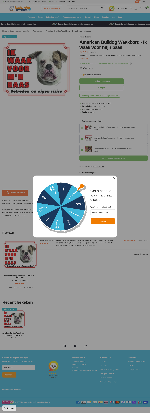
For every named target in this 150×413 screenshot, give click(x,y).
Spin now (103, 221)
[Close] (114, 178)
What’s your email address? (100, 207)
